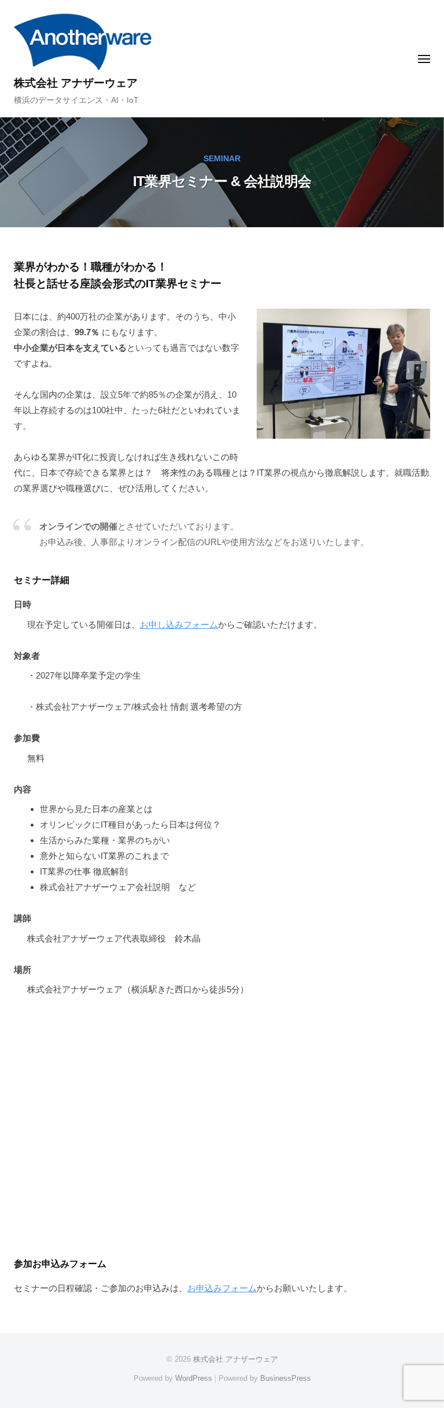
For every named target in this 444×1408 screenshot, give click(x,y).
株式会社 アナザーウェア (76, 83)
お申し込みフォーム (179, 624)
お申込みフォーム (222, 1288)
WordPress (193, 1378)
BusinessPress (285, 1378)
